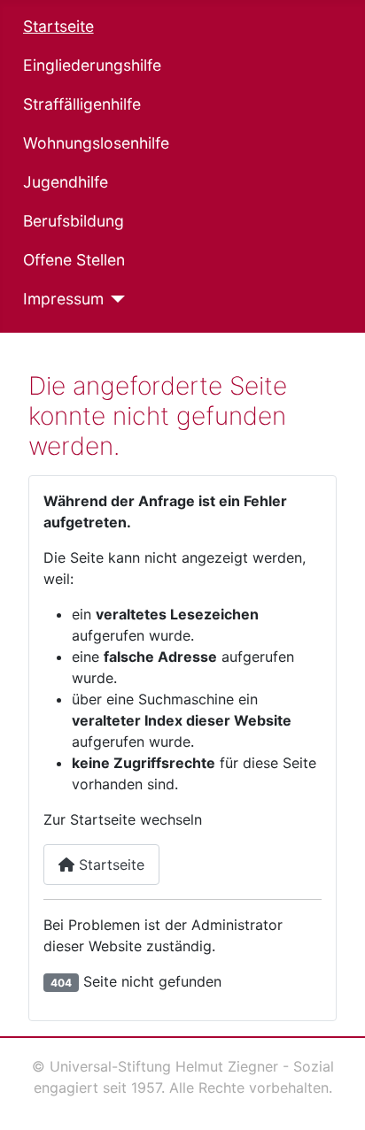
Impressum (63, 298)
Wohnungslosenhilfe (96, 143)
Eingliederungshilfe (92, 65)
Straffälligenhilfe (82, 104)
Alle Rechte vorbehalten (249, 1087)
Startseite (58, 26)
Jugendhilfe (65, 182)
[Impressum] (115, 299)
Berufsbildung (73, 220)
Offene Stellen (74, 259)
